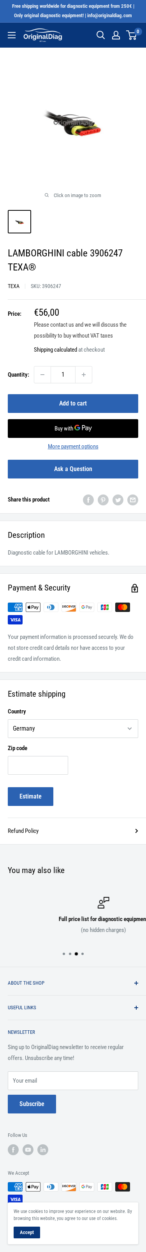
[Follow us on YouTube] (28, 1149)
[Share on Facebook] (88, 499)
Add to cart (73, 403)
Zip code (17, 748)
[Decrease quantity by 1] (42, 374)
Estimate (30, 796)
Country (17, 711)
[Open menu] (12, 35)
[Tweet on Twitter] (118, 499)
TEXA (13, 286)
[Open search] (101, 35)
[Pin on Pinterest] (103, 499)
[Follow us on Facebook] (13, 1149)
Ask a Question (73, 469)
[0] (132, 35)
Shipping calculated (55, 349)
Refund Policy (23, 830)
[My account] (116, 35)
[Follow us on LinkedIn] (42, 1149)
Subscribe (31, 1104)
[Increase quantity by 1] (84, 374)
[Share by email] (132, 499)
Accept (27, 1232)
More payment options (73, 446)
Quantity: (18, 374)
